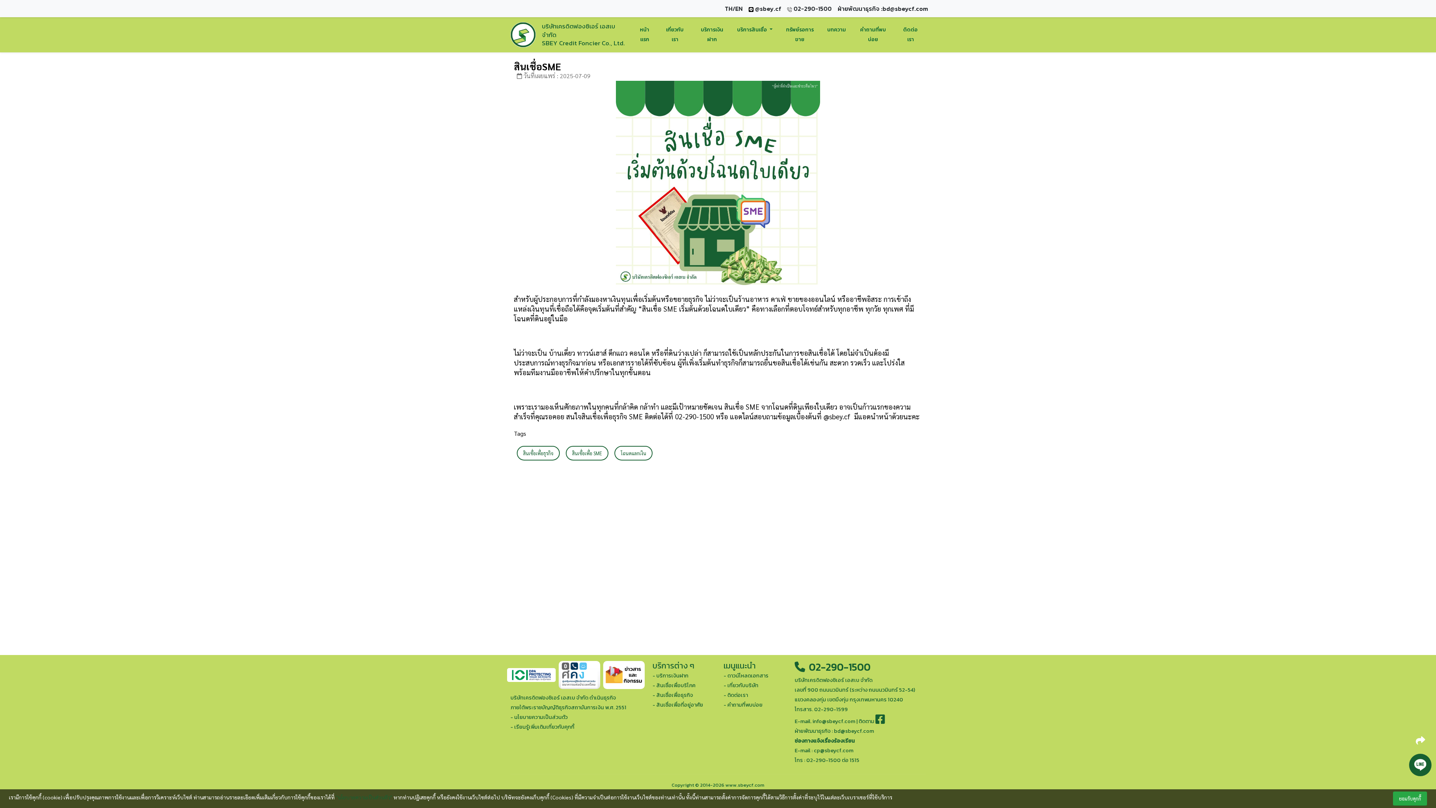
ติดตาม (867, 721)
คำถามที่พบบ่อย (873, 34)
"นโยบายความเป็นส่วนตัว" (364, 797)
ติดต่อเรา (910, 34)
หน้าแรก (644, 34)
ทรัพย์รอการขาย (800, 34)
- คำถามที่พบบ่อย (743, 705)
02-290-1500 (839, 667)
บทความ (836, 30)
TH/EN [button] (734, 8)
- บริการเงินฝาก (670, 675)
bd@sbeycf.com (905, 8)
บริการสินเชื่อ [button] (752, 30)
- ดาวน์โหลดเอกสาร (746, 675)
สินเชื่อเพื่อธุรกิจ (538, 453)
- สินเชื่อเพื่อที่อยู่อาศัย (678, 705)
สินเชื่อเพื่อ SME (587, 453)
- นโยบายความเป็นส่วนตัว (539, 717)
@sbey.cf (767, 8)
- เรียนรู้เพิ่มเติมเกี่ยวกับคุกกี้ (542, 727)
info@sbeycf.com (834, 721)
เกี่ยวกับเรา (675, 34)
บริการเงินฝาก (712, 34)
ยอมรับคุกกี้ (1410, 798)
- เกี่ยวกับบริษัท (741, 685)
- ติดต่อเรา (736, 695)
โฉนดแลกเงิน (633, 453)
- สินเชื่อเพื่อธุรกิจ (673, 695)
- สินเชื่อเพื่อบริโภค (674, 685)
